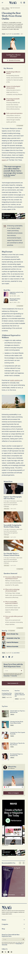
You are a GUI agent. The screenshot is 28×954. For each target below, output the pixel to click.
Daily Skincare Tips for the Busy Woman (17, 743)
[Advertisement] (13, 216)
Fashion (3, 697)
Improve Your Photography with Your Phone (13, 497)
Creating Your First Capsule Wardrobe (17, 733)
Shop (3, 929)
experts (4, 160)
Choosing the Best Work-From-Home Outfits (17, 722)
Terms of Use (14, 675)
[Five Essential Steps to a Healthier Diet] (5, 756)
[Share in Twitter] (6, 656)
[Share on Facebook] (3, 656)
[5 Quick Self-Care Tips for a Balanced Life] (19, 695)
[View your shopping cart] (24, 2)
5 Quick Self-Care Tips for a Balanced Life (17, 711)
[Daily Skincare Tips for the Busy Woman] (5, 746)
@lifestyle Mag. (12, 766)
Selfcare (17, 698)
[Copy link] (12, 656)
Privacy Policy (6, 675)
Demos (4, 920)
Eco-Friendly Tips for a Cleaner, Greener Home (11, 554)
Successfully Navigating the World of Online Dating (12, 526)
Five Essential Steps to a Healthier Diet (16, 754)
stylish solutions (15, 380)
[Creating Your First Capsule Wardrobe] (7, 695)
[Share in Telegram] (9, 656)
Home (3, 7)
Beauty (7, 7)
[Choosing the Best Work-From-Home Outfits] (5, 724)
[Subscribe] (21, 670)
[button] (2, 2)
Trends (12, 746)
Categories (5, 924)
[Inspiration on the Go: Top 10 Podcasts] (13, 881)
